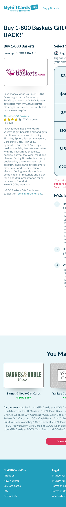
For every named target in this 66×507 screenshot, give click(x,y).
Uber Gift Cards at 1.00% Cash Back (26, 429)
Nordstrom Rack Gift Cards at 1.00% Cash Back (33, 411)
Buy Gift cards (12, 485)
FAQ (6, 491)
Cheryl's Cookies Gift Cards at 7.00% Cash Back (33, 415)
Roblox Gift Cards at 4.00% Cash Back (28, 418)
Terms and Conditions (29, 193)
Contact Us (10, 496)
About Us (9, 475)
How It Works (11, 480)
